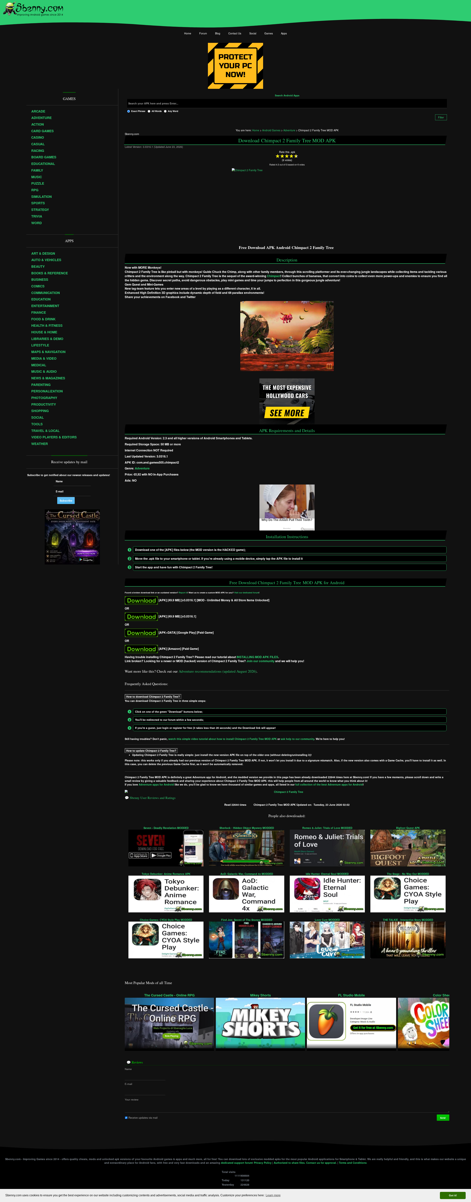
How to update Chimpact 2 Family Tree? (151, 750)
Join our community (261, 661)
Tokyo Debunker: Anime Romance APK (166, 873)
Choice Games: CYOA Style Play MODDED (166, 919)
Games (268, 33)
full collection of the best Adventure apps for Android (329, 784)
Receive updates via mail (142, 1117)
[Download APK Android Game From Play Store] (141, 632)
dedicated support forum (236, 1162)
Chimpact (273, 276)
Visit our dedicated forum (246, 592)
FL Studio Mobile (351, 995)
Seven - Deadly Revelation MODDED (166, 827)
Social (252, 33)
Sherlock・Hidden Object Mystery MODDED (246, 827)
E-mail (128, 1083)
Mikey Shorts (260, 995)
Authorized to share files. (289, 1162)
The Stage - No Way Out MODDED (408, 873)
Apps (284, 33)
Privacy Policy (263, 1162)
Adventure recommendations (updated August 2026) (217, 671)
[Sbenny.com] (33, 8)
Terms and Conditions (353, 1162)
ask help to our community (297, 739)
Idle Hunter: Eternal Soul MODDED (327, 873)
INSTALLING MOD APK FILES (257, 657)
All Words (157, 111)
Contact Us (234, 33)
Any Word (173, 111)
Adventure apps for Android (156, 784)
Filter (441, 117)
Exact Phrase (138, 111)
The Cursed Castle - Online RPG (169, 995)
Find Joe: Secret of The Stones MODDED (246, 919)
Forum (203, 33)
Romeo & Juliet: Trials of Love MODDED (327, 827)
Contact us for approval (321, 1162)
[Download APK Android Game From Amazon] (141, 648)
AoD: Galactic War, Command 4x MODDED (246, 873)
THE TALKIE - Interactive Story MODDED (408, 919)
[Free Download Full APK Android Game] (141, 616)
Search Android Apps (287, 95)
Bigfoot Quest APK (408, 827)
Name (128, 1069)
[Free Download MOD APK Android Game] (141, 600)
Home (187, 33)
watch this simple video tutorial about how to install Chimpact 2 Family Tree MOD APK (222, 739)
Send (443, 1117)
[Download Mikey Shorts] (260, 1022)
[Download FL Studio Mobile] (351, 1022)
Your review (131, 1099)
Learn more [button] (273, 1195)
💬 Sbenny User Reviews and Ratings (150, 797)
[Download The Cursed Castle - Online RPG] (169, 1022)
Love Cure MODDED (327, 919)
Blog (217, 33)
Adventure (142, 468)
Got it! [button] (453, 1195)
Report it (183, 592)
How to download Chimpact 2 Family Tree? (153, 696)
